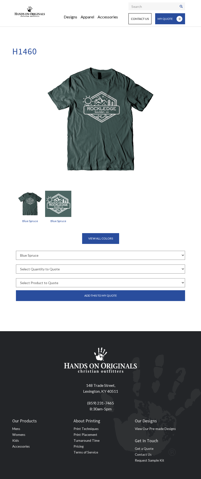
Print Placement (85, 435)
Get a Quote (144, 449)
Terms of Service (86, 452)
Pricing (79, 446)
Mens (16, 429)
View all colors (100, 238)
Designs (70, 16)
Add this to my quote (100, 295)
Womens (18, 435)
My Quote (169, 19)
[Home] (29, 11)
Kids (15, 440)
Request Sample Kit (149, 460)
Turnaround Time (87, 440)
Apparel (87, 16)
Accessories (108, 16)
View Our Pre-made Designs (155, 429)
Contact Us (140, 19)
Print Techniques (86, 429)
